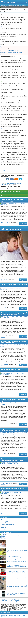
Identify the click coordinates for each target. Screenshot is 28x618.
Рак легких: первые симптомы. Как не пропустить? (14, 285)
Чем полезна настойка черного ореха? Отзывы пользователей (14, 313)
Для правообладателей (16, 601)
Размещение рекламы (16, 600)
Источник (3, 170)
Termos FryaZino (9, 2)
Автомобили (4, 523)
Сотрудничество (15, 599)
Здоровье (3, 224)
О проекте (3, 599)
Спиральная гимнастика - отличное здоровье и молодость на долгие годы (14, 429)
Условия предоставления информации (10, 615)
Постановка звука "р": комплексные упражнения (13, 489)
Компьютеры (4, 527)
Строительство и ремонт (7, 524)
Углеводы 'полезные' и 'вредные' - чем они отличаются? (12, 200)
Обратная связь (5, 600)
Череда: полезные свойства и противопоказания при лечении (12, 459)
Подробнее (23, 223)
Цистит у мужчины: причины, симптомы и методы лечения (11, 370)
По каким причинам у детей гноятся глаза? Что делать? (13, 341)
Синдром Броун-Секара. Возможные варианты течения (13, 400)
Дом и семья (4, 521)
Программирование (6, 519)
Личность (3, 529)
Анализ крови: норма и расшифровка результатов (15, 51)
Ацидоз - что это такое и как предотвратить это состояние (11, 228)
